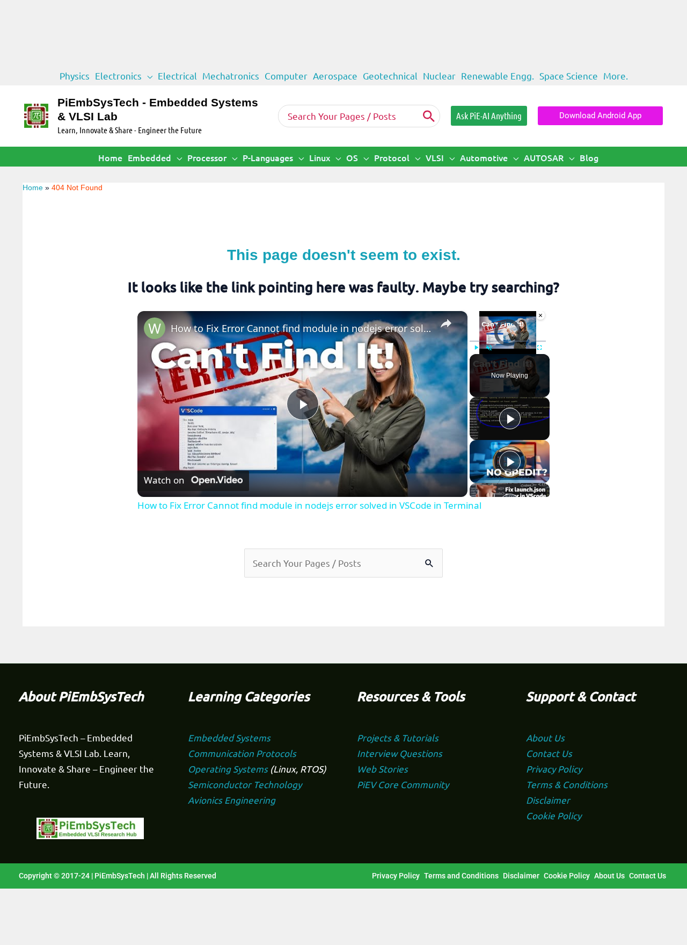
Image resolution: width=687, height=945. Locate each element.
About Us (545, 737)
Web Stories (382, 768)
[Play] (510, 418)
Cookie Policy (553, 815)
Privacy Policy (554, 768)
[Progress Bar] (508, 340)
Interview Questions (399, 753)
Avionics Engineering (231, 799)
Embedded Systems (229, 737)
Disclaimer (548, 799)
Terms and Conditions (461, 875)
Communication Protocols (242, 753)
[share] (446, 323)
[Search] (429, 116)
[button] (147, 76)
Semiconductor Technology (245, 784)
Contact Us (549, 753)
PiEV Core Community (403, 784)
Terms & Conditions (567, 784)
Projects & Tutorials (397, 737)
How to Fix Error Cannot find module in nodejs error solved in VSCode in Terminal (301, 328)
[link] (154, 328)
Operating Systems (229, 768)
